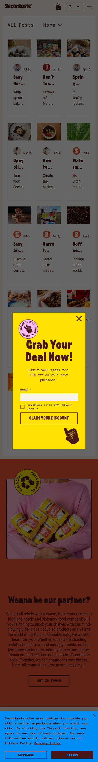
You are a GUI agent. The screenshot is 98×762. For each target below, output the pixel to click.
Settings (26, 755)
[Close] (91, 718)
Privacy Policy (47, 743)
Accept (72, 755)
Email (25, 389)
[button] (79, 319)
